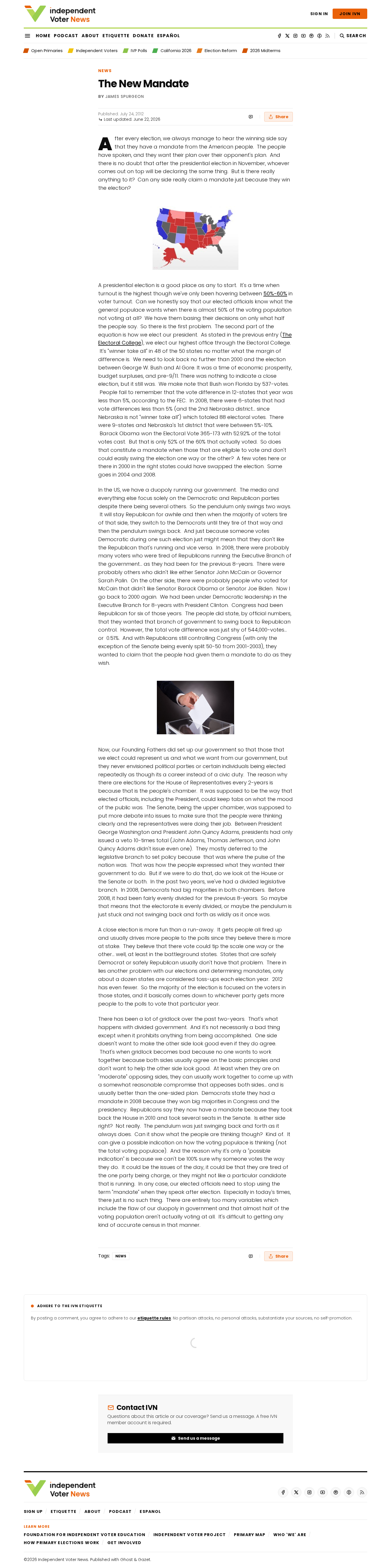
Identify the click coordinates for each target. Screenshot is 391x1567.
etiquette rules (154, 1318)
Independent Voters (96, 51)
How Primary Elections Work (61, 1543)
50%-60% (275, 293)
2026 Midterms (265, 51)
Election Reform (221, 51)
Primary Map (249, 1535)
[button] (33, 1511)
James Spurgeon (124, 96)
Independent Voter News (63, 1559)
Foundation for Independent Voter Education (84, 1535)
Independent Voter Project (189, 1535)
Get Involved (124, 1543)
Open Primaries (47, 51)
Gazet (144, 1559)
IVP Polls (139, 51)
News (105, 71)
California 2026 (176, 51)
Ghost (126, 1559)
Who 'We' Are (289, 1535)
